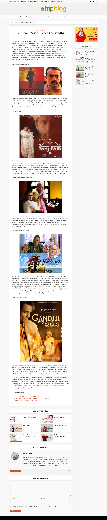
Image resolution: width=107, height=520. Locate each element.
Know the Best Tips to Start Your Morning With (30, 426)
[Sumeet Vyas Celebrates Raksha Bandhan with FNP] (80, 59)
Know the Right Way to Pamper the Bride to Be (30, 435)
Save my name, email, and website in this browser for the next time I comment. (35, 506)
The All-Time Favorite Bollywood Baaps (25, 400)
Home (22, 17)
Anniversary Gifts (45, 1)
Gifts (18, 1)
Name (12, 498)
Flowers (11, 1)
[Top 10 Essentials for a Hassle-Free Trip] (80, 75)
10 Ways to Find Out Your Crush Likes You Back (30, 416)
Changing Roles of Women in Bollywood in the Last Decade (31, 398)
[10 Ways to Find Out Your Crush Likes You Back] (80, 52)
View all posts (15, 471)
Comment (13, 483)
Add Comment (38, 37)
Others (80, 17)
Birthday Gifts (37, 1)
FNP (16, 518)
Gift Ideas (50, 17)
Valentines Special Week (56, 1)
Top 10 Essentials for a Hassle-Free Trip (60, 426)
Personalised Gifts (24, 1)
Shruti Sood (48, 37)
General (38, 30)
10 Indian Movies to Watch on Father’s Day (26, 396)
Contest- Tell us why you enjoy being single (61, 435)
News (15, 22)
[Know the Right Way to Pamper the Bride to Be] (80, 81)
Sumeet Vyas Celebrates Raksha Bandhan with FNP (61, 417)
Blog (11, 22)
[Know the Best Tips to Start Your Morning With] (80, 68)
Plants (31, 1)
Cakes (14, 1)
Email (43, 498)
